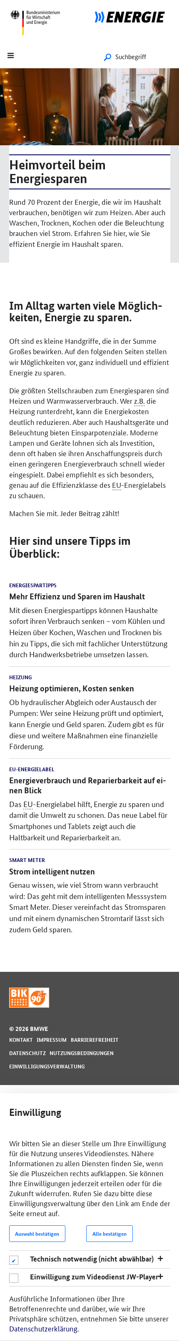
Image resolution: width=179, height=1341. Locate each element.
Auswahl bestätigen (37, 1233)
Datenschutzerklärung (43, 1328)
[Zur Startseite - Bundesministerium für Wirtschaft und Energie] (37, 39)
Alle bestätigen (109, 1233)
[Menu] (11, 56)
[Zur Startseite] (134, 15)
